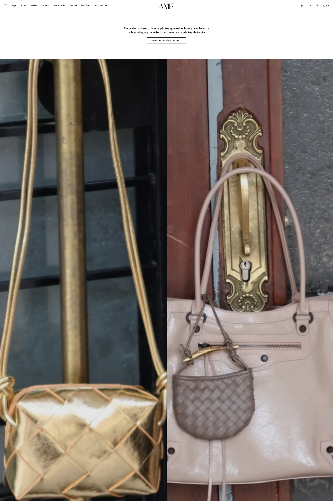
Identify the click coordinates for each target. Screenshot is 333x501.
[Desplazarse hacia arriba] (328, 496)
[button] (302, 5)
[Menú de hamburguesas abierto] (5, 5)
